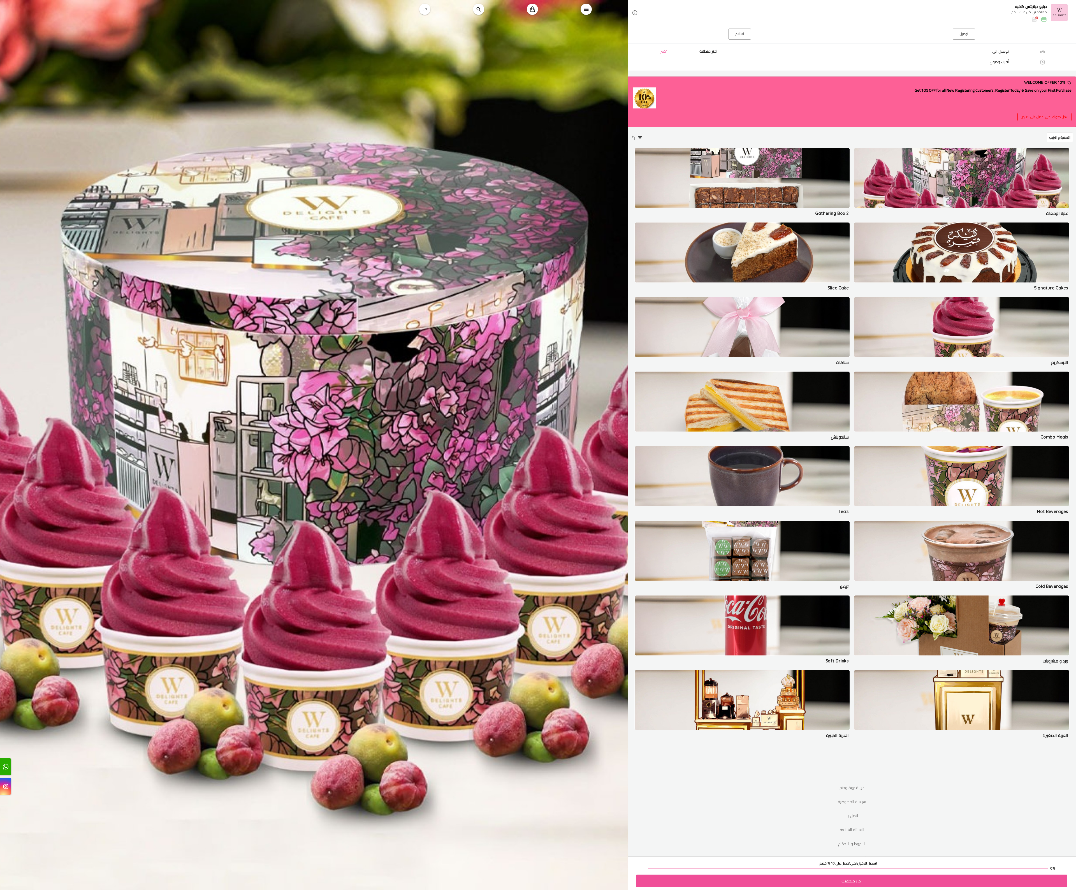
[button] (852, 13)
